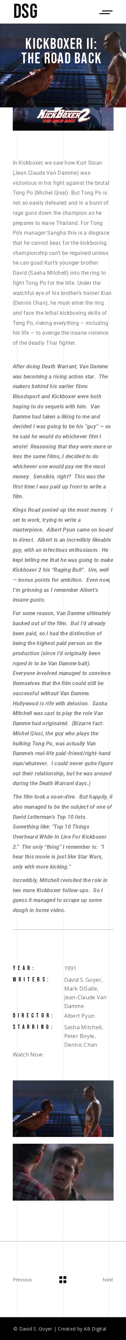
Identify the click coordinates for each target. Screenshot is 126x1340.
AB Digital (95, 1329)
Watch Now (28, 1054)
